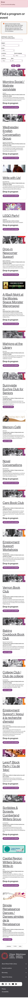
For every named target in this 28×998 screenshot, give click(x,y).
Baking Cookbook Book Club (13, 634)
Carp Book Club (13, 503)
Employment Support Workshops (11, 545)
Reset (18, 65)
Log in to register (7, 441)
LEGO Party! (11, 216)
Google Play (16, 984)
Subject (3, 43)
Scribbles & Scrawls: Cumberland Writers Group (12, 813)
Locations (3, 53)
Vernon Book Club (11, 589)
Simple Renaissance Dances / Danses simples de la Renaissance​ (13, 914)
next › (20, 946)
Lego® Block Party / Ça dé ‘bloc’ (11, 766)
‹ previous (9, 946)
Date (12, 58)
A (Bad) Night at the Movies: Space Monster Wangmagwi (13, 300)
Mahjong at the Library (13, 345)
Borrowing (4, 972)
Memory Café (12, 427)
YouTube (13, 984)
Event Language (18, 53)
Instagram (6, 984)
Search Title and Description (8, 38)
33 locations (10, 31)
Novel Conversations (12, 463)
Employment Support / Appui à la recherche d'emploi (13, 715)
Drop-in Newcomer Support (10, 253)
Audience (3, 58)
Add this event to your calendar (11, 107)
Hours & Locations (7, 968)
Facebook (3, 984)
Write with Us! (12, 178)
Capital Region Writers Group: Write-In (12, 862)
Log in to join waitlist (8, 406)
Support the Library (7, 977)
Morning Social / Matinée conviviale (13, 85)
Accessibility (5, 991)
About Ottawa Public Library (9, 964)
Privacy (4, 989)
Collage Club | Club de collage (13, 674)
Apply (13, 65)
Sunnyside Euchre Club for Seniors (13, 389)
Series (2, 48)
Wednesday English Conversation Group (12, 132)
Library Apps (20, 984)
